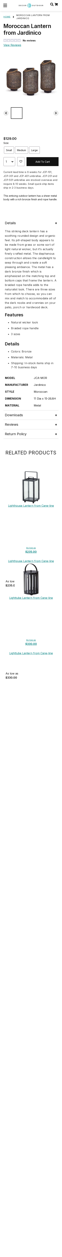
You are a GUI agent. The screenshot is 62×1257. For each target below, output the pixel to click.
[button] (5, 5)
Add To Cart (42, 161)
